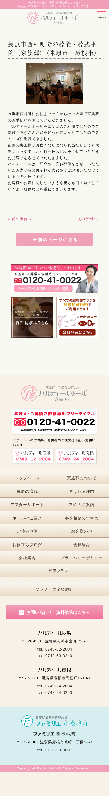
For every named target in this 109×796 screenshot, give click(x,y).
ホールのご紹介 (27, 518)
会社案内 (27, 558)
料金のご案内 (81, 504)
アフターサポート (27, 504)
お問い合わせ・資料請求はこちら (58, 612)
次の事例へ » (89, 219)
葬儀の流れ (27, 491)
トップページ (27, 478)
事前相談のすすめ (82, 518)
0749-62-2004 (58, 649)
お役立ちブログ (27, 544)
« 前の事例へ (20, 219)
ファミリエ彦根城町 (54, 589)
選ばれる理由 (81, 491)
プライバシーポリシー (82, 558)
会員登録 (81, 544)
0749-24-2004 (58, 686)
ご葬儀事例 (27, 531)
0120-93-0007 (58, 750)
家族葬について (82, 478)
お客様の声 (81, 531)
